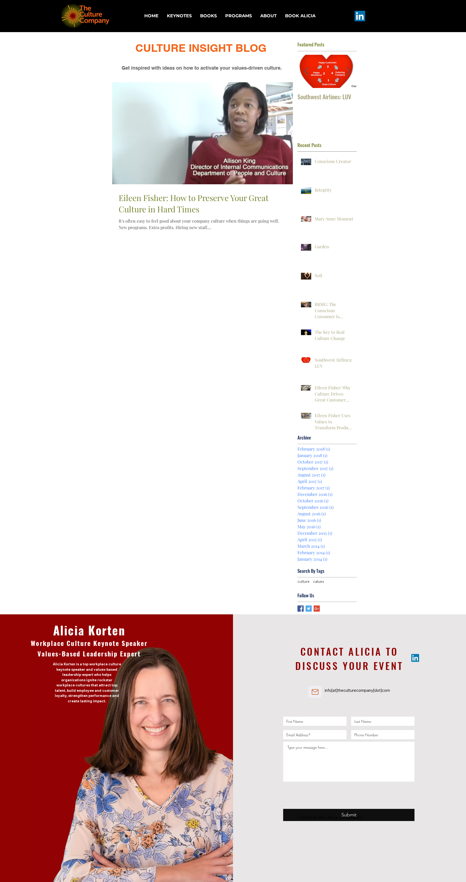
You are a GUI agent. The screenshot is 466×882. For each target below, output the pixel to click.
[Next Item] (348, 71)
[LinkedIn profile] (360, 16)
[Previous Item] (306, 71)
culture (303, 581)
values (318, 581)
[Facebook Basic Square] (300, 608)
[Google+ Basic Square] (317, 608)
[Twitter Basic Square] (309, 608)
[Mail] (315, 692)
